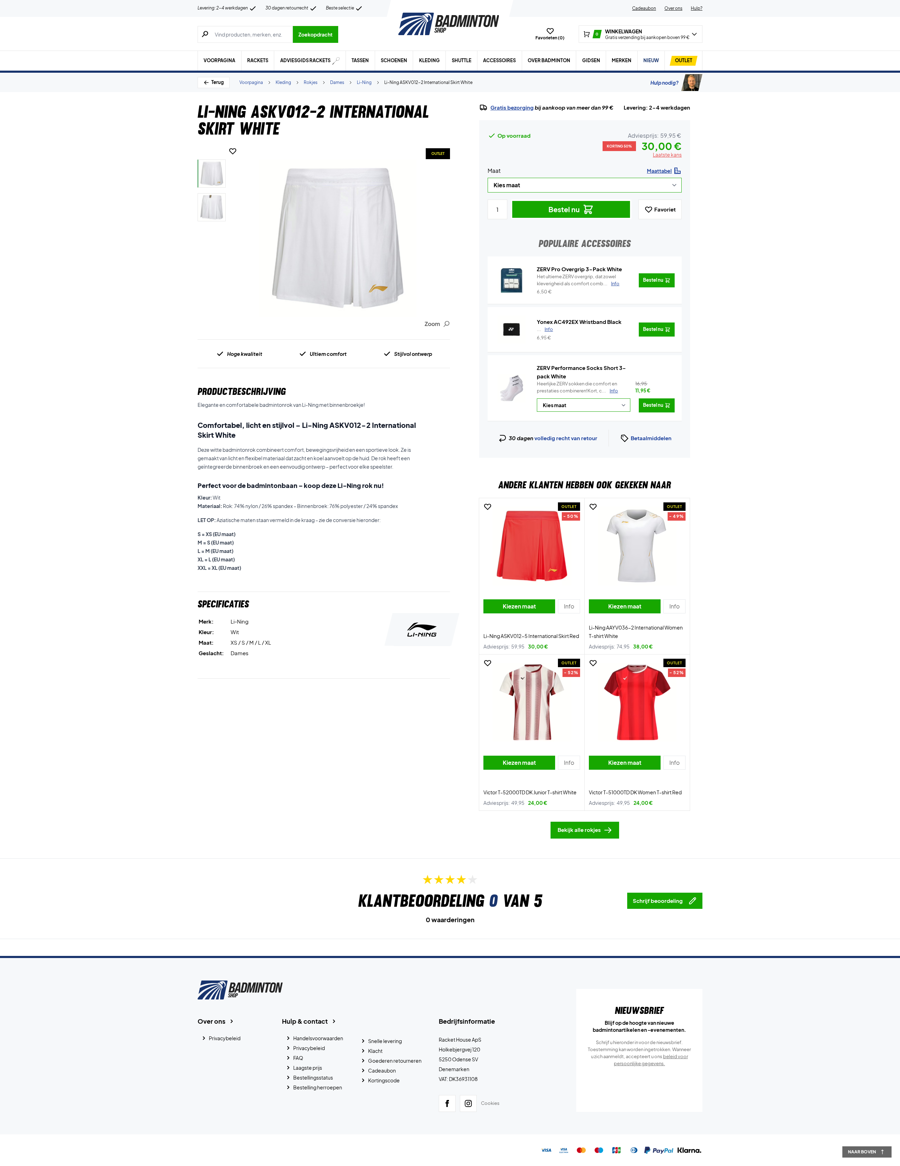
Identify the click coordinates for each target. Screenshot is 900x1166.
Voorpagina (219, 60)
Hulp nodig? (664, 82)
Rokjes (310, 82)
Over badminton (549, 60)
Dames (337, 82)
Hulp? (696, 8)
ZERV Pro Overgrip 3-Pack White (579, 269)
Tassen (360, 60)
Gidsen (591, 60)
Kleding (429, 60)
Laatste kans (667, 154)
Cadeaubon (644, 8)
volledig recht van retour (565, 438)
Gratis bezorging (512, 107)
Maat (494, 170)
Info (614, 390)
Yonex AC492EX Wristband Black (579, 321)
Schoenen (394, 60)
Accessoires (499, 60)
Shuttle (461, 60)
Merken (621, 60)
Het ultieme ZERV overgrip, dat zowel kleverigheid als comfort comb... (578, 280)
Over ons (673, 8)
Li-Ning (364, 82)
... (545, 329)
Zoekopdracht (315, 34)
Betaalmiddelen (651, 438)
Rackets (257, 60)
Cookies (490, 1103)
